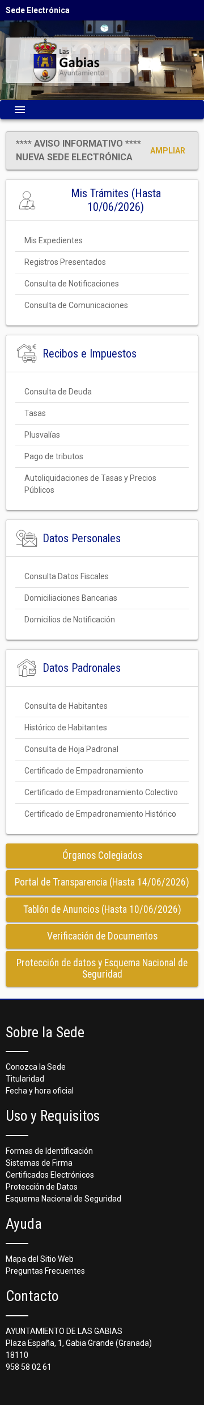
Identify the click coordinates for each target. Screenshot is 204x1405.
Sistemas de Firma (39, 1162)
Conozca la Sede (36, 1066)
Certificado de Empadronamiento (83, 770)
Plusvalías (42, 434)
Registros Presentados (65, 262)
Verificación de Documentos (102, 936)
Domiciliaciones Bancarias (70, 597)
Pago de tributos (53, 456)
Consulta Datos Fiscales (66, 576)
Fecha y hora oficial (40, 1090)
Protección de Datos (42, 1186)
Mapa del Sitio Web (40, 1258)
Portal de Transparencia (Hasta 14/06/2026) (102, 882)
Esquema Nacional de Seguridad (63, 1198)
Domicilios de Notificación (69, 619)
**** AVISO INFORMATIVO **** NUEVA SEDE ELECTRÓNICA (78, 150)
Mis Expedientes (53, 240)
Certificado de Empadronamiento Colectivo (101, 792)
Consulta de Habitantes (66, 705)
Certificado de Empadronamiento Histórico (100, 813)
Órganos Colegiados (102, 855)
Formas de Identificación (49, 1150)
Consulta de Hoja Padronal (71, 749)
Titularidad (25, 1078)
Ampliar (167, 150)
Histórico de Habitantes (65, 727)
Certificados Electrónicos (50, 1174)
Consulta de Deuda (58, 391)
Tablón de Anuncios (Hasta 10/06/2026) (102, 909)
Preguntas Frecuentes (45, 1270)
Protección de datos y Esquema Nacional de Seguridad (102, 968)
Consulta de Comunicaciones (76, 305)
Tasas (35, 413)
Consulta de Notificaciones (71, 283)
